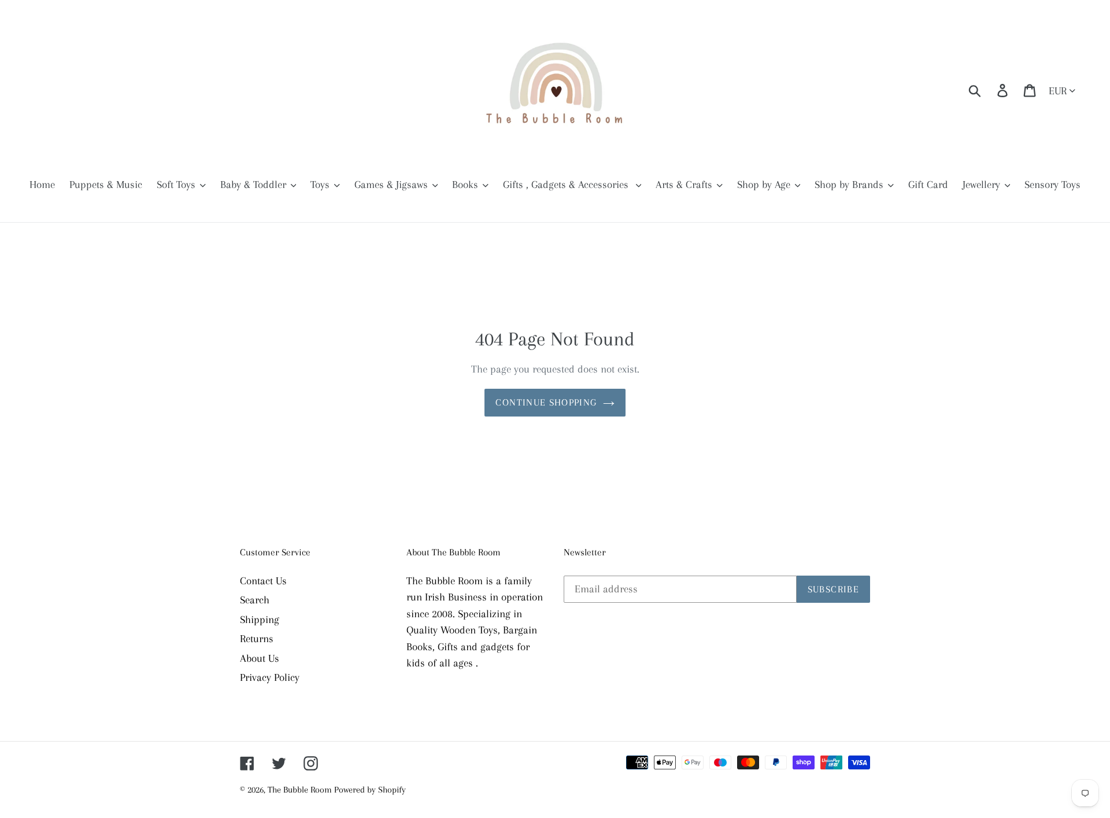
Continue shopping (546, 402)
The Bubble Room (301, 789)
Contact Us (263, 581)
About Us (259, 658)
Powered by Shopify (370, 789)
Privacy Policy (269, 677)
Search (254, 600)
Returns (256, 638)
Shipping (259, 619)
